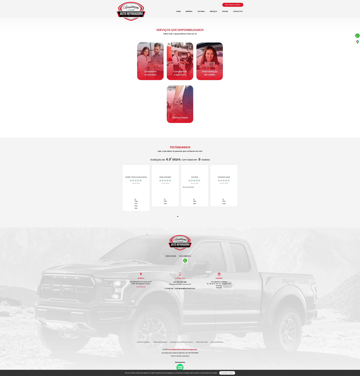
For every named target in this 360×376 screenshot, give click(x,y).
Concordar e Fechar (227, 373)
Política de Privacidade (160, 342)
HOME (178, 11)
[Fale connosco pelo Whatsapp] (185, 260)
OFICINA (225, 11)
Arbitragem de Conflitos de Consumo (181, 342)
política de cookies (211, 373)
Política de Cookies (202, 342)
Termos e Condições (143, 342)
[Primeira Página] (180, 244)
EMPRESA (189, 11)
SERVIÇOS (213, 11)
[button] (178, 215)
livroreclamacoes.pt (217, 342)
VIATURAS (201, 11)
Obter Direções (141, 287)
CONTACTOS (238, 11)
